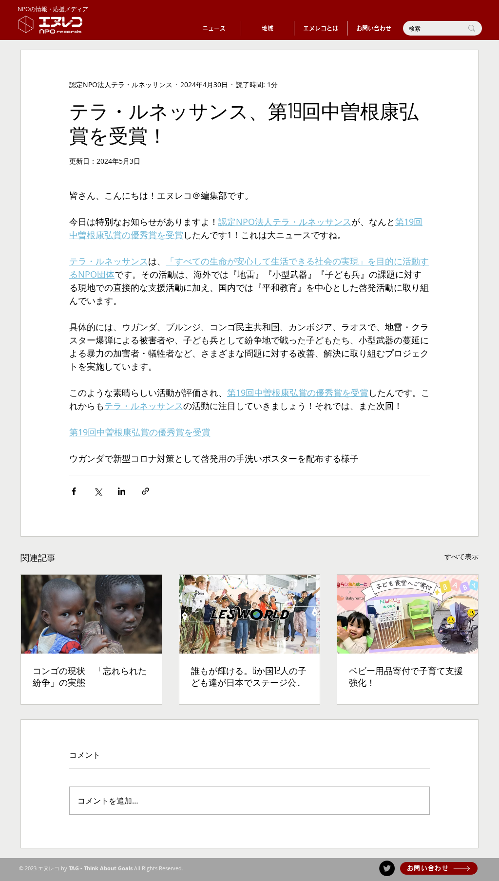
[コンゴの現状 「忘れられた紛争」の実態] (91, 614)
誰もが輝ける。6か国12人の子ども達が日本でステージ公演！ (249, 678)
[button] (267, 28)
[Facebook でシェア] (73, 491)
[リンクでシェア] (145, 491)
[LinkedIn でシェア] (121, 491)
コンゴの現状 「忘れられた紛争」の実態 (90, 676)
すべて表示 (461, 556)
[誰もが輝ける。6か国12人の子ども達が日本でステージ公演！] (249, 614)
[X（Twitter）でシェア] (97, 491)
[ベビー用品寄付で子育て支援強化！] (407, 614)
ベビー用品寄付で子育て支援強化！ (406, 676)
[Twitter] (387, 868)
